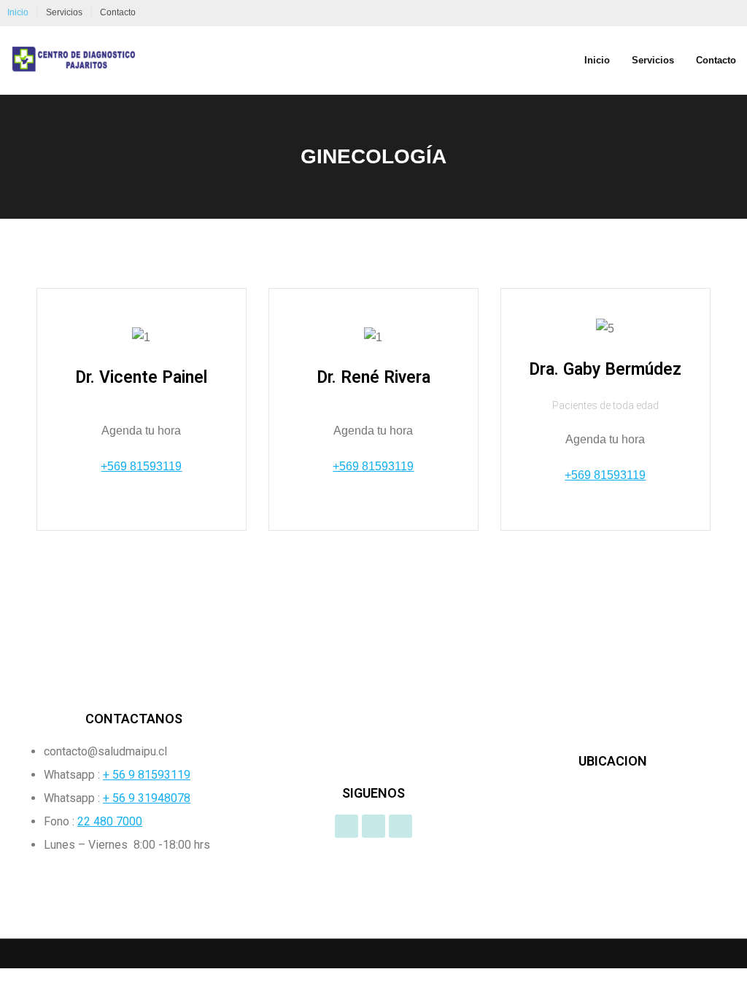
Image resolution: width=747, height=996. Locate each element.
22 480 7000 (109, 821)
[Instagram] (346, 826)
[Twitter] (373, 826)
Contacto (118, 12)
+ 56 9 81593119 (146, 775)
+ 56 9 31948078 (146, 798)
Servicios (64, 12)
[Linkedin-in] (400, 826)
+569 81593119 (141, 466)
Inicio (17, 12)
